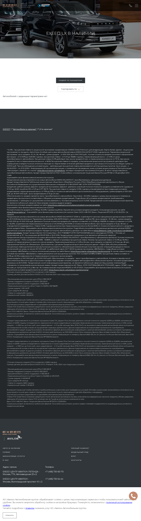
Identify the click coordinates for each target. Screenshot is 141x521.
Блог (73, 456)
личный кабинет (80, 448)
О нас (6, 460)
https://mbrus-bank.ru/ (16, 212)
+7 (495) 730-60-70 (54, 471)
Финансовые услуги (14, 456)
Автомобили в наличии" (24, 129)
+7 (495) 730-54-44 (54, 479)
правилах (29, 508)
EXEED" (6, 129)
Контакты (76, 460)
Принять (10, 515)
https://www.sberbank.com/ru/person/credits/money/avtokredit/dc (74, 205)
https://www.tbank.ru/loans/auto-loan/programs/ (90, 251)
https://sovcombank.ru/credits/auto (51, 170)
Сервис (6, 452)
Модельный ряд (79, 452)
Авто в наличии (11, 448)
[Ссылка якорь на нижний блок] (70, 55)
